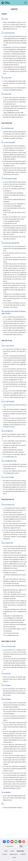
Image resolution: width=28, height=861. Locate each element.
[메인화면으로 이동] (6, 2)
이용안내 (6, 851)
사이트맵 (14, 857)
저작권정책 (4, 854)
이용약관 (12, 851)
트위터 (8, 841)
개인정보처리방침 (20, 851)
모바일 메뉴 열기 (25, 2)
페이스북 (4, 841)
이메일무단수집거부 (13, 854)
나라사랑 (23, 841)
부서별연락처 (23, 854)
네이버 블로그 (16, 841)
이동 (21, 846)
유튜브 (12, 841)
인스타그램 (19, 841)
